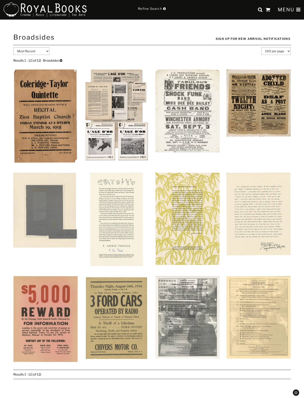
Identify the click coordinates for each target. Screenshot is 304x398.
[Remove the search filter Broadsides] (61, 60)
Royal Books (45, 9)
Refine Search (150, 8)
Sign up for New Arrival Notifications (253, 38)
